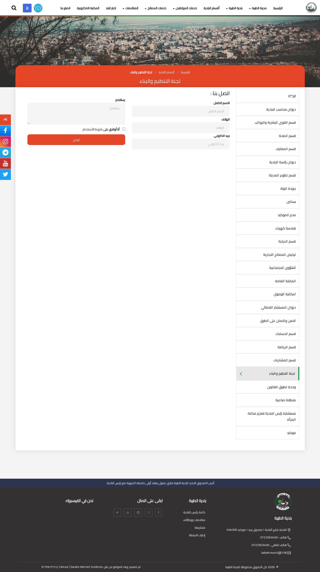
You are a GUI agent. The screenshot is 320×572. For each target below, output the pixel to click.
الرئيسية (278, 8)
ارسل (76, 140)
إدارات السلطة (197, 535)
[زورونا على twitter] (5, 175)
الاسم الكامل (222, 103)
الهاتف (225, 119)
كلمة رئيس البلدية (194, 512)
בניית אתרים (49, 566)
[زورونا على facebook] (5, 132)
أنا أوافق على (101, 129)
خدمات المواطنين (186, 8)
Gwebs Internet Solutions (87, 566)
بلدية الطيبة (236, 8)
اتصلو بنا (65, 8)
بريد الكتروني (222, 135)
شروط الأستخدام (93, 129)
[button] (27, 8)
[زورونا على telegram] (5, 153)
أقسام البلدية (211, 8)
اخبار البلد (111, 8)
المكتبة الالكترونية (88, 8)
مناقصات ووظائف (194, 520)
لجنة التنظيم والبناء (141, 72)
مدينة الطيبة (259, 8)
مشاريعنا (200, 527)
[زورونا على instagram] (5, 142)
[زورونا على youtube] (5, 164)
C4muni (64, 566)
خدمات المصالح (157, 8)
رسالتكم (120, 100)
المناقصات (131, 8)
